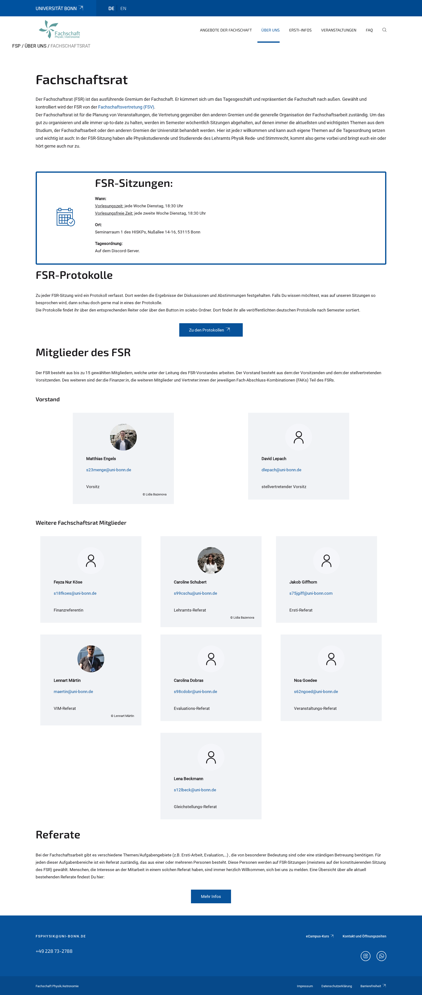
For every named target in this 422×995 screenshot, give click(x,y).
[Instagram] (365, 956)
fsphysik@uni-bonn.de (61, 936)
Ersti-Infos (300, 30)
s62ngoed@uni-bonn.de (316, 691)
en (123, 8)
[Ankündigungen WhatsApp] (381, 956)
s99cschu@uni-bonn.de (195, 593)
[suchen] (382, 33)
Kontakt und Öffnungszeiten (364, 936)
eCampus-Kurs (317, 936)
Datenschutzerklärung (336, 986)
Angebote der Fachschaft (226, 30)
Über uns (270, 30)
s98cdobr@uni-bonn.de (195, 691)
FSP (16, 46)
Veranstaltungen (338, 30)
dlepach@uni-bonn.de (281, 469)
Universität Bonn (56, 8)
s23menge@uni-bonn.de (108, 469)
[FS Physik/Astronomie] (59, 29)
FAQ (369, 30)
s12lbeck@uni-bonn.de (195, 789)
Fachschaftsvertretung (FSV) (126, 107)
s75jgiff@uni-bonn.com (311, 593)
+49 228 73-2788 (54, 951)
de (111, 8)
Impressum (305, 986)
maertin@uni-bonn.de (73, 691)
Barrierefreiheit (370, 986)
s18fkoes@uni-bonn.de (75, 593)
